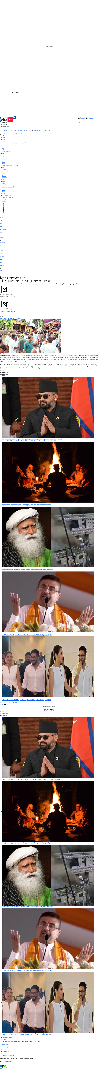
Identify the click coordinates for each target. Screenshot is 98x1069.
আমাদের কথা (4, 187)
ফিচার (3, 192)
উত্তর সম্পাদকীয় (11, 187)
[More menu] (97, 130)
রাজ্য (9, 130)
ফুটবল (7, 151)
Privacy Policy (6, 1051)
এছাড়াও (1, 273)
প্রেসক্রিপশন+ (20, 130)
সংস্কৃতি (11, 165)
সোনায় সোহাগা (5, 199)
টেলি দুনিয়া (15, 165)
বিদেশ (15, 130)
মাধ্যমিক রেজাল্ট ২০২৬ (6, 195)
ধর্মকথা (3, 157)
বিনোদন (30, 130)
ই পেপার (4, 176)
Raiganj (2, 703)
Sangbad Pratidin (7, 1037)
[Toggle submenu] (0, 235)
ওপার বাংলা (4, 159)
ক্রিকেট (3, 151)
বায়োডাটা (4, 169)
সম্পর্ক (10, 143)
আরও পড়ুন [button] (2, 711)
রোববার (3, 190)
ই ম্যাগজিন (4, 178)
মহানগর (5, 130)
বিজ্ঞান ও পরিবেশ (5, 171)
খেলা (25, 130)
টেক (19, 143)
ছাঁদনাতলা (4, 201)
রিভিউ (8, 165)
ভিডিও (3, 183)
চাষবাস (3, 173)
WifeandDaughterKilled (11, 703)
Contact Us (5, 1048)
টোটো (21, 143)
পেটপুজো (16, 143)
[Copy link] (2, 300)
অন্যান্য (9, 151)
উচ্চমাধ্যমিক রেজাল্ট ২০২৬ (7, 197)
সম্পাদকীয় (4, 185)
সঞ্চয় (49, 130)
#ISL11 (4, 137)
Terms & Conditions (8, 1055)
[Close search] (79, 120)
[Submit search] (88, 125)
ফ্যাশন (12, 143)
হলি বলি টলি (4, 165)
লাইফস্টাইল (36, 130)
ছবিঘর (42, 130)
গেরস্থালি (24, 143)
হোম (3, 136)
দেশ (11, 130)
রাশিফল (45, 130)
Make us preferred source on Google (11, 318)
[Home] (8, 118)
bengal (4, 1039)
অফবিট (3, 155)
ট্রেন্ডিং (3, 179)
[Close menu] (0, 215)
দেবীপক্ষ (4, 193)
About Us (5, 1044)
